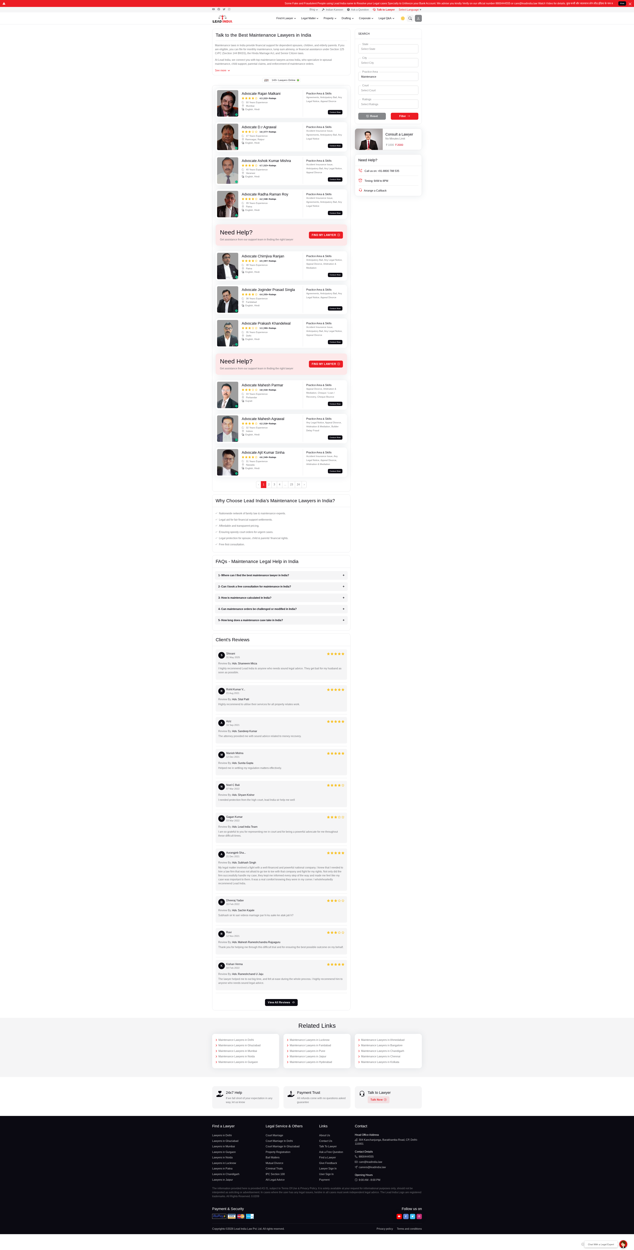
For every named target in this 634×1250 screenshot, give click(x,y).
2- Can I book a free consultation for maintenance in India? (254, 586)
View (622, 3)
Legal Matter (308, 18)
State (365, 44)
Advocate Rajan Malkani (261, 93)
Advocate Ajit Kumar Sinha (263, 452)
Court (365, 85)
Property (329, 18)
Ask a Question (360, 9)
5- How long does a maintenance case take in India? (250, 620)
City (364, 57)
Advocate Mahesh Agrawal (263, 419)
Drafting (346, 18)
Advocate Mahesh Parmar (262, 385)
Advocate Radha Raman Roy (265, 194)
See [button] (220, 70)
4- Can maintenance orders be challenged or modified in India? (257, 609)
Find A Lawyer (284, 18)
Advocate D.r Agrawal (259, 127)
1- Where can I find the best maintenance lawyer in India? (253, 575)
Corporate (365, 18)
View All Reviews (279, 1002)
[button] (410, 18)
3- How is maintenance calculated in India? (244, 597)
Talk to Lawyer (386, 9)
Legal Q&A (385, 18)
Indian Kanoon (334, 9)
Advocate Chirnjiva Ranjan (263, 256)
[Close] (630, 4)
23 (291, 484)
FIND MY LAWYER (324, 235)
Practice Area (370, 71)
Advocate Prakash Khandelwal (266, 323)
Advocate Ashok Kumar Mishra (266, 161)
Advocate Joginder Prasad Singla (268, 290)
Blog (312, 9)
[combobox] (388, 48)
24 (298, 484)
